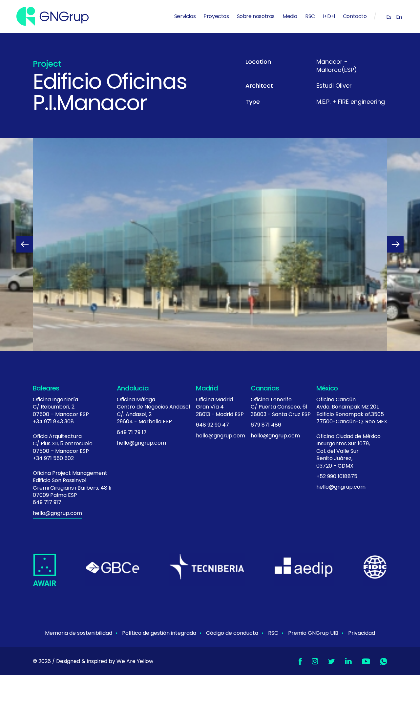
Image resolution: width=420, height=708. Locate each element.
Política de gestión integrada (159, 633)
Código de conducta (232, 633)
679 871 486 (266, 425)
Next (395, 244)
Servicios (185, 16)
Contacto (355, 16)
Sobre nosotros (256, 16)
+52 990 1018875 (336, 476)
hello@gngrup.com (57, 513)
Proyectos (216, 16)
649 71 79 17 (132, 432)
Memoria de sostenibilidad (78, 633)
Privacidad (361, 633)
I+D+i (329, 16)
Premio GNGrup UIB (313, 633)
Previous (24, 244)
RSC (310, 16)
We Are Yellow (134, 661)
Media (290, 16)
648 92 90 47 (212, 425)
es (388, 17)
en (399, 17)
